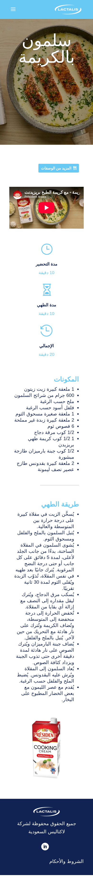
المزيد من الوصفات (56, 168)
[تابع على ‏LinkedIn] (45, 846)
